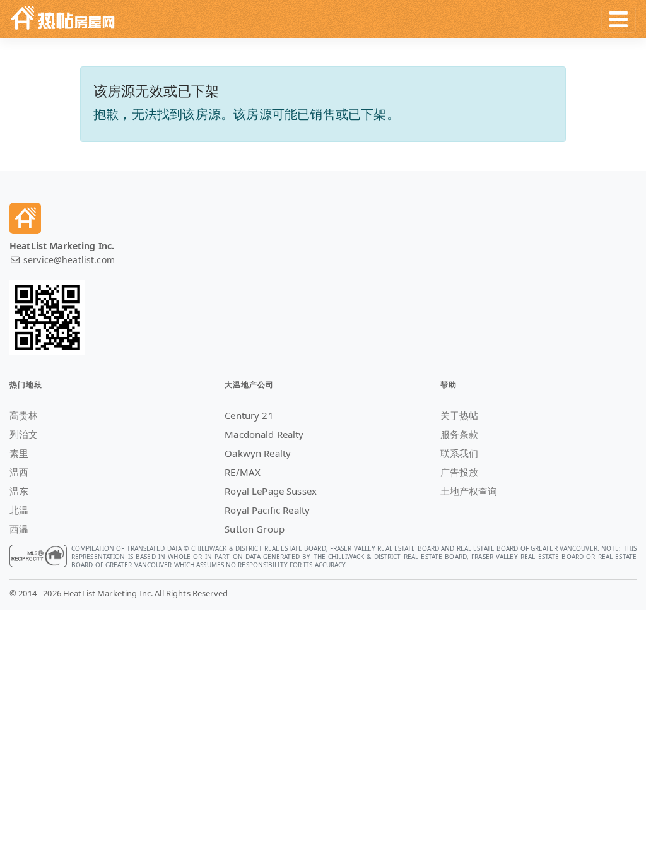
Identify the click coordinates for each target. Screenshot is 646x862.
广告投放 (459, 472)
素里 (18, 453)
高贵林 (23, 415)
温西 (18, 472)
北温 (18, 510)
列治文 (23, 434)
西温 (18, 529)
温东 (18, 491)
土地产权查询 (469, 491)
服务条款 (459, 434)
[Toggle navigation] (618, 19)
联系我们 (459, 453)
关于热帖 (459, 415)
